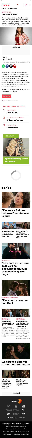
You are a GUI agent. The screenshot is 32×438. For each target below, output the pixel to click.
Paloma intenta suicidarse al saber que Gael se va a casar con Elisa (22, 235)
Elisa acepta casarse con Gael (15, 302)
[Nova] (8, 5)
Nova (3, 100)
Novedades (6, 260)
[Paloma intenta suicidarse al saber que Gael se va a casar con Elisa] (23, 226)
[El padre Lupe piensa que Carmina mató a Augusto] (23, 374)
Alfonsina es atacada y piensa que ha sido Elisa (8, 323)
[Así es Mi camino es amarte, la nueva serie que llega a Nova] (9, 226)
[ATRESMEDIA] (16, 401)
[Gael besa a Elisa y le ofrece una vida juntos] (16, 351)
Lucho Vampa (12, 128)
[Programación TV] (22, 5)
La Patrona (6, 96)
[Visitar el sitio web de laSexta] (16, 406)
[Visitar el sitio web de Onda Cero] (9, 414)
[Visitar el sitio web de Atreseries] (23, 410)
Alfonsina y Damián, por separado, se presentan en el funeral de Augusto (7, 384)
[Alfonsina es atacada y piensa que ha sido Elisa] (9, 313)
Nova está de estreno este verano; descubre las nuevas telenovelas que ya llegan (15, 269)
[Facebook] (4, 60)
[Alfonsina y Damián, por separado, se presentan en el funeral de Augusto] (9, 374)
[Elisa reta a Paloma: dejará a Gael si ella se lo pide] (16, 200)
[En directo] (18, 5)
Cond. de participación (22, 431)
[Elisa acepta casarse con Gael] (16, 288)
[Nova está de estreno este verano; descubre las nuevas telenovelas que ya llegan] (16, 251)
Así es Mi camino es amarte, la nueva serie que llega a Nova (8, 234)
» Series (8, 100)
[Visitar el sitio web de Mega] (16, 410)
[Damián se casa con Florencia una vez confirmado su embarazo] (23, 313)
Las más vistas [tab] (9, 106)
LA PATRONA (11, 110)
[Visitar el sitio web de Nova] (9, 410)
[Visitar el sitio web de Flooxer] (22, 418)
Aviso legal (9, 429)
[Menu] (30, 5)
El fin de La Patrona (15, 118)
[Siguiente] (30, 0)
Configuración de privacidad (11, 434)
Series (4, 8)
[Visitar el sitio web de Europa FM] (16, 414)
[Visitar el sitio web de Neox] (23, 406)
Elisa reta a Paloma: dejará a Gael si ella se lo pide (15, 213)
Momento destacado (10, 298)
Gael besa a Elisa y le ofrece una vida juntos (16, 363)
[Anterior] (1, 0)
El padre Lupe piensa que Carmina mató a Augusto (22, 382)
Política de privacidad (19, 429)
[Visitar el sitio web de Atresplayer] (12, 418)
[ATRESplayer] (26, 5)
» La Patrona (14, 100)
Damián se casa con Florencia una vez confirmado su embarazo (22, 324)
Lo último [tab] (21, 106)
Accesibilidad (25, 434)
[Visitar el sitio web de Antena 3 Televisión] (9, 406)
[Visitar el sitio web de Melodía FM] (23, 414)
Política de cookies (8, 431)
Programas (12, 8)
